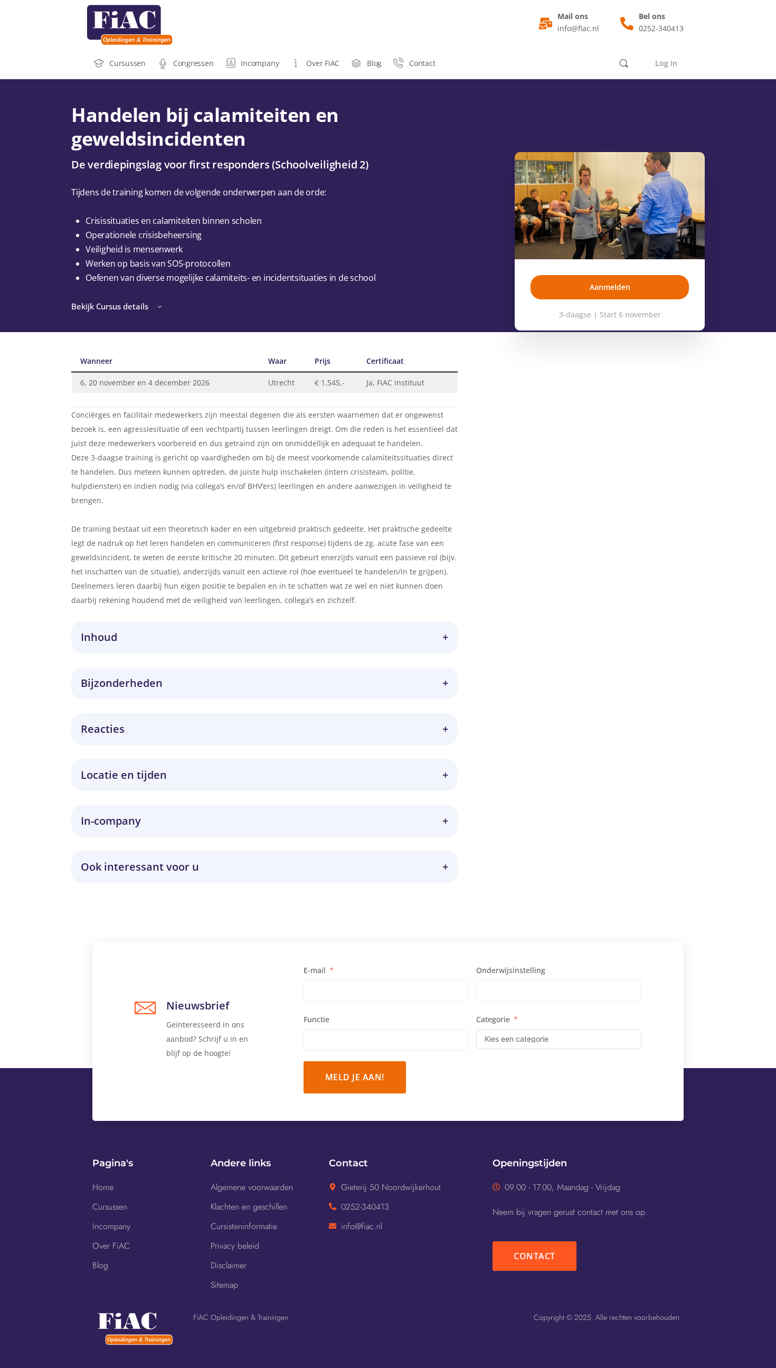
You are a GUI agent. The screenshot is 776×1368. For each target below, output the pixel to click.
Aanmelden (610, 287)
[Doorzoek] (624, 63)
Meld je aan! (354, 1077)
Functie (316, 1019)
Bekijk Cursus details (110, 306)
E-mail (315, 970)
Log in (666, 63)
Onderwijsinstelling (510, 970)
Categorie (493, 1019)
